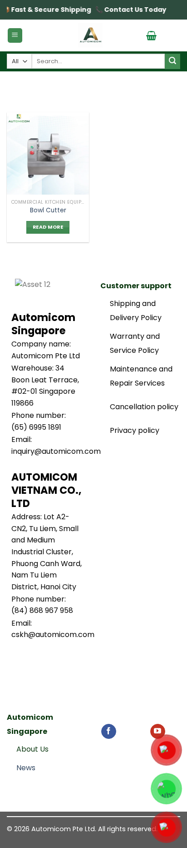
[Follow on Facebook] (108, 731)
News (25, 768)
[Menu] (15, 35)
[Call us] (141, 731)
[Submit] (172, 61)
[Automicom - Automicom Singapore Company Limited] (90, 35)
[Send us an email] (125, 731)
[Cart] (151, 35)
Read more (48, 227)
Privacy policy (134, 430)
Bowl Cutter (48, 210)
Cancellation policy (144, 406)
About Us (32, 749)
